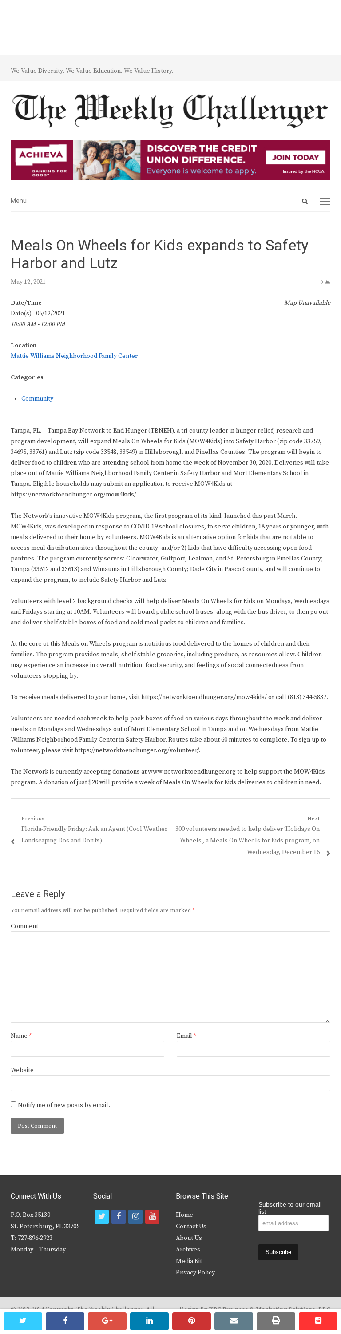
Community (37, 399)
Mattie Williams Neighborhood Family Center (74, 356)
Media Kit (189, 1261)
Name (21, 1036)
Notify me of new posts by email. (64, 1105)
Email (186, 1036)
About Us (189, 1238)
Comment (24, 926)
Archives (188, 1250)
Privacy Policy (195, 1273)
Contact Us (191, 1227)
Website (22, 1070)
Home (184, 1215)
